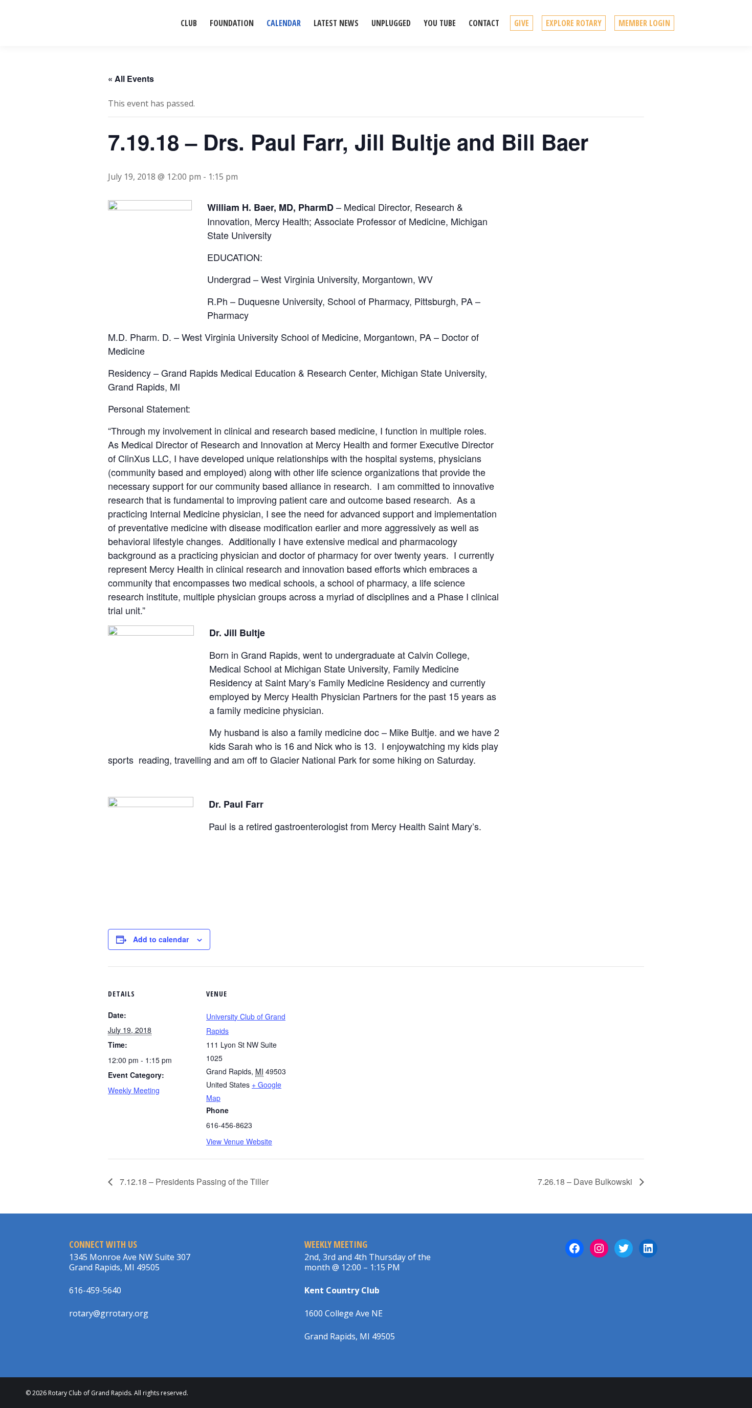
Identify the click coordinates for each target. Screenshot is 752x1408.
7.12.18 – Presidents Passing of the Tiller (193, 1181)
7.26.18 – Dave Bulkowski (586, 1181)
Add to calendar (161, 939)
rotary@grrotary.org (108, 1313)
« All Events (131, 78)
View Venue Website (239, 1141)
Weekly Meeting (134, 1090)
